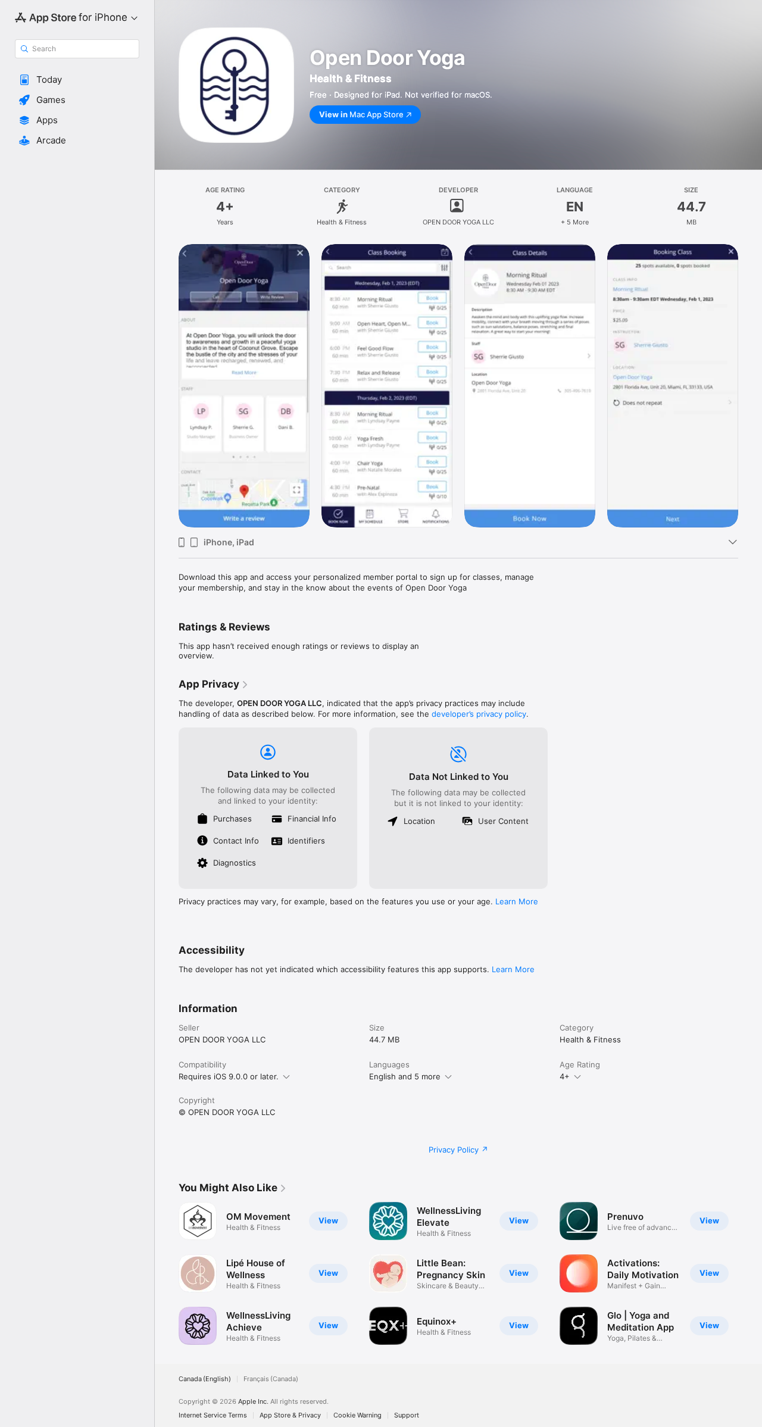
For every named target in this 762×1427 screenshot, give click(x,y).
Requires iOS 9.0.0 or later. (229, 1076)
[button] (77, 80)
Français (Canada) (270, 1379)
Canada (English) (205, 1379)
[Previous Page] (166, 1273)
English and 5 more (405, 1076)
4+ (565, 1076)
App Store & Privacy (290, 1415)
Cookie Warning (357, 1415)
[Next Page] (750, 1273)
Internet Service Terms (213, 1415)
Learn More (516, 901)
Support (406, 1415)
